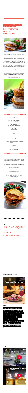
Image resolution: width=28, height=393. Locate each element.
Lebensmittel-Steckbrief (8, 321)
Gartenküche (18, 310)
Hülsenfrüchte (17, 314)
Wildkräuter (17, 325)
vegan (10, 26)
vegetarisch (14, 26)
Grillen (5, 314)
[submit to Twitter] (6, 221)
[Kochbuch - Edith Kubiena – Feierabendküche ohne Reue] (14, 303)
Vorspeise (10, 325)
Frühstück (11, 310)
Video (5, 325)
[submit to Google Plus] (8, 221)
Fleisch (5, 310)
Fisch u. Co (6, 24)
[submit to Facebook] (4, 221)
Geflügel (5, 312)
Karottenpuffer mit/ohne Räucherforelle (10, 31)
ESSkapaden (10, 308)
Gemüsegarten (12, 312)
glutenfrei (10, 24)
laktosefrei (6, 26)
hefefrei (14, 24)
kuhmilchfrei (19, 24)
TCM (5, 323)
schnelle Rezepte (18, 321)
